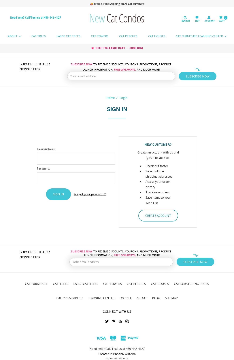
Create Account (158, 216)
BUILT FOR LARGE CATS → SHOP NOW (119, 48)
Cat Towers (99, 36)
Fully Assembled (69, 298)
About (13, 36)
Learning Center (101, 298)
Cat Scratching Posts (191, 284)
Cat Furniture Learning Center (200, 36)
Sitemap (171, 298)
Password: (43, 168)
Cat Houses (156, 36)
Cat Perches (128, 36)
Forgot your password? (90, 194)
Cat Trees (38, 36)
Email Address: (46, 149)
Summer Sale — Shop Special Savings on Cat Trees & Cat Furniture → (118, 3)
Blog (156, 298)
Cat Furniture (36, 284)
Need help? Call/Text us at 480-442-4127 (35, 17)
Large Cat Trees (68, 36)
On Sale (126, 298)
